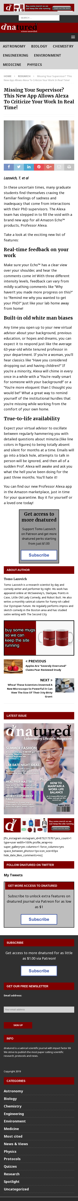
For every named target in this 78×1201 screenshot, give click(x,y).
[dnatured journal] (19, 30)
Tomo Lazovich (15, 579)
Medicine (12, 64)
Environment (47, 55)
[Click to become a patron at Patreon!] (39, 560)
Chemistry (63, 46)
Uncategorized (16, 1189)
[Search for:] (39, 17)
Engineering (15, 55)
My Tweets (13, 875)
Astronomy (14, 46)
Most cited (13, 1136)
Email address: (13, 995)
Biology (39, 46)
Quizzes (10, 1166)
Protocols (12, 1159)
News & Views (16, 1144)
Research (12, 1174)
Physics (34, 64)
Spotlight (12, 1181)
